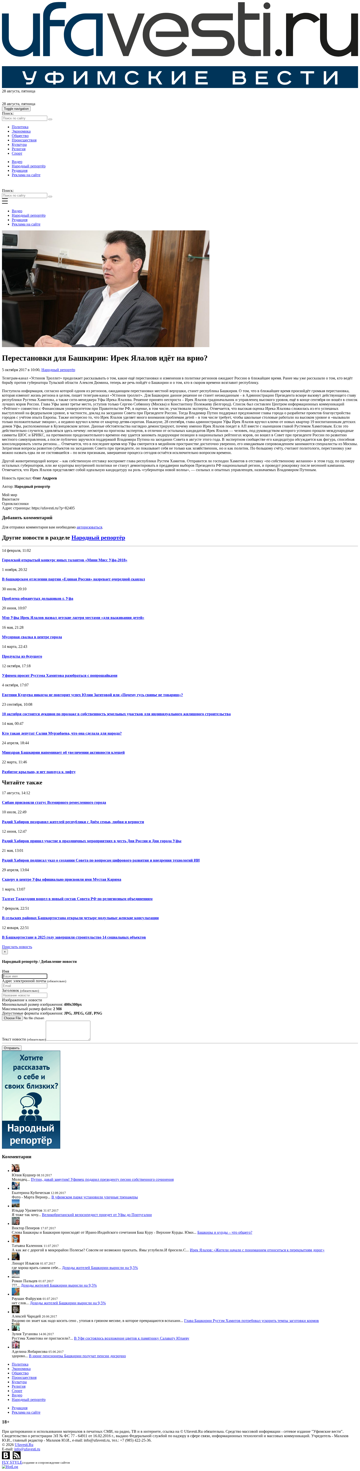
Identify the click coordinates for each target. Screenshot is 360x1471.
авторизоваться (89, 527)
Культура (19, 144)
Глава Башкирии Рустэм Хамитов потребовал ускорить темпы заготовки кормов (251, 1321)
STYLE (12, 1462)
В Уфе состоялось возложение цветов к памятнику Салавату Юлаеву (131, 1338)
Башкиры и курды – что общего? (224, 1232)
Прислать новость (17, 947)
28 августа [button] (10, 91)
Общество (20, 136)
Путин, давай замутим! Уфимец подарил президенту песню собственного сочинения (102, 1179)
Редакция (19, 170)
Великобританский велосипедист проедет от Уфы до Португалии (97, 1215)
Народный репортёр (29, 166)
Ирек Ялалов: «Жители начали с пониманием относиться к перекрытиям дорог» (257, 1250)
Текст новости (24, 1039)
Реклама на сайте (26, 175)
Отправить (12, 1048)
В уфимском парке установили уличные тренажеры (94, 1197)
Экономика (21, 131)
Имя (5, 971)
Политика (20, 127)
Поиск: (8, 113)
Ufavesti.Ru (24, 1445)
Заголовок (20, 990)
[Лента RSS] (17, 1458)
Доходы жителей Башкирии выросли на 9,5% (100, 1268)
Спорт (17, 153)
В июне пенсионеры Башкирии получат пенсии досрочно (77, 1356)
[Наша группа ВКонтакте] (6, 1458)
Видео (17, 162)
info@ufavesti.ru (27, 1449)
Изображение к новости (22, 1000)
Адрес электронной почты (34, 981)
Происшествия (24, 140)
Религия (18, 149)
